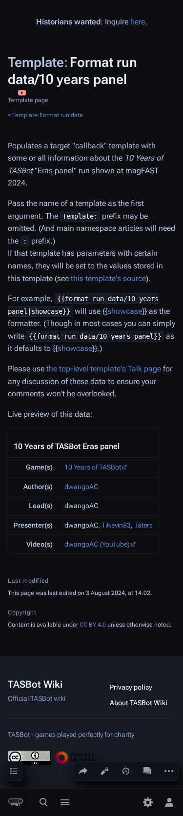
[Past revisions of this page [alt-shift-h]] (126, 771)
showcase (124, 311)
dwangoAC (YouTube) (97, 544)
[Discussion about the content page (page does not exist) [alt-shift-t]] (147, 771)
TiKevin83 (116, 525)
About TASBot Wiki (138, 703)
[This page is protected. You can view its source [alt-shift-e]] (104, 771)
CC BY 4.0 (93, 624)
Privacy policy (131, 687)
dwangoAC (81, 486)
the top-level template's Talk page (103, 368)
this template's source (108, 278)
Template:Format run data (47, 115)
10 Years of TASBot (92, 467)
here (137, 21)
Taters (143, 525)
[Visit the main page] (15, 802)
